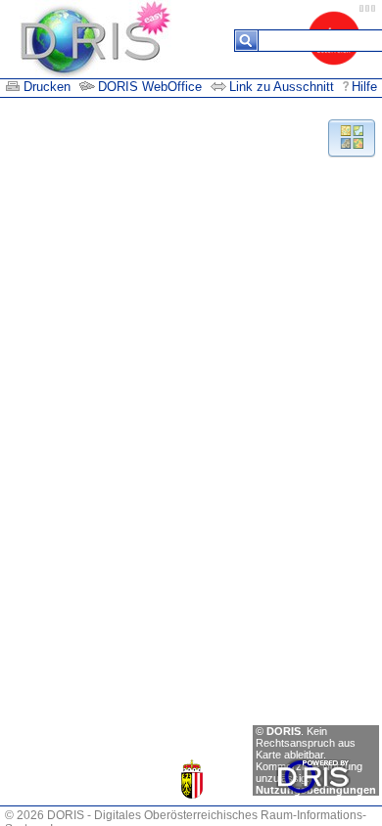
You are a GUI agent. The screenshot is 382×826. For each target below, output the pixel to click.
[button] (351, 136)
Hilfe (364, 86)
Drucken (47, 86)
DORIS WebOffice (150, 86)
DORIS (283, 731)
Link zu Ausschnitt (283, 86)
